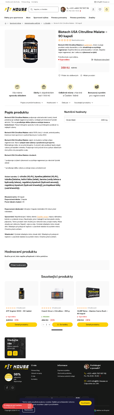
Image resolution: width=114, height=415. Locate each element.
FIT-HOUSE (9, 353)
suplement (88, 45)
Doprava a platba (63, 370)
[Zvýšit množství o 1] (49, 325)
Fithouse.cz (15, 353)
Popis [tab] (23, 102)
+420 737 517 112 (81, 8)
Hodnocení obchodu (13, 2)
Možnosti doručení (101, 59)
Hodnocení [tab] (51, 102)
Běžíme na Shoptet (103, 410)
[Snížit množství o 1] (43, 325)
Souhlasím (85, 403)
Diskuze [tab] (65, 102)
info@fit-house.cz (100, 381)
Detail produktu (21, 324)
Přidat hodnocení (18, 265)
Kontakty (35, 2)
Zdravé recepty (36, 373)
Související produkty (82, 102)
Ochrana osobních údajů (66, 376)
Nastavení (28, 410)
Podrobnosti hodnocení (73, 40)
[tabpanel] (21, 304)
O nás (33, 376)
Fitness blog (25, 2)
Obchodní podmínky (64, 373)
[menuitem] (13, 17)
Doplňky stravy (42, 217)
